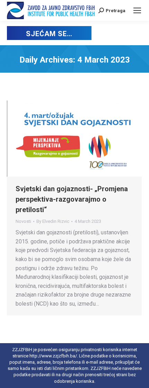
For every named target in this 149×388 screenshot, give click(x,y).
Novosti (23, 221)
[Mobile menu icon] (137, 10)
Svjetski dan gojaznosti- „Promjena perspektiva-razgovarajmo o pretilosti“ (72, 199)
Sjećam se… (49, 34)
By (52, 221)
